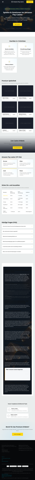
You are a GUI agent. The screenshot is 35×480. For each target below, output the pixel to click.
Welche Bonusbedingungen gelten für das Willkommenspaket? (14, 241)
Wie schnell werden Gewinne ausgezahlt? (10, 231)
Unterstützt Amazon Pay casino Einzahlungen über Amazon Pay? (14, 226)
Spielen (14, 98)
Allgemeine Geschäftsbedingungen (7, 475)
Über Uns (3, 456)
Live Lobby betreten (17, 147)
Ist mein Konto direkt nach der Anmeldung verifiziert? (12, 246)
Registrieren (30, 1)
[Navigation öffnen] (3, 2)
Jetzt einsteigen (17, 434)
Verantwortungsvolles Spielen (6, 458)
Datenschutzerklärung (5, 461)
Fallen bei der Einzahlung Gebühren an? (10, 236)
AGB (2, 459)
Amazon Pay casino (18, 2)
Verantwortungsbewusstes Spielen (7, 476)
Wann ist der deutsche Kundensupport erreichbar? (12, 251)
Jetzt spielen (17, 24)
